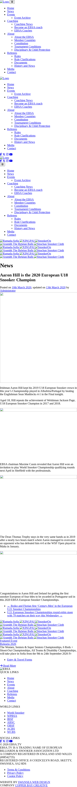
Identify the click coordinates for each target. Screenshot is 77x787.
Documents (20, 62)
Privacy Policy (15, 772)
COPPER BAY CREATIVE (31, 785)
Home (10, 8)
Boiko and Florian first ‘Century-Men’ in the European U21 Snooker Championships (40, 607)
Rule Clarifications (24, 59)
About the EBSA (24, 36)
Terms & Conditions (18, 769)
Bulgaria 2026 (8, 643)
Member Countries (24, 40)
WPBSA (12, 715)
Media (10, 68)
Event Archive (22, 17)
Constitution (21, 43)
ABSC (11, 722)
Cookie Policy (15, 776)
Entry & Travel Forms (19, 659)
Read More (9, 665)
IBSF (10, 719)
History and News (24, 65)
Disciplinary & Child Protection (32, 49)
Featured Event (8, 640)
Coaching (12, 20)
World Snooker (15, 712)
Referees (12, 52)
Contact (11, 72)
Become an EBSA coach (28, 27)
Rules (17, 56)
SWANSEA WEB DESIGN (34, 782)
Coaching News (23, 24)
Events (11, 14)
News (10, 11)
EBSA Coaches (23, 30)
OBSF (11, 725)
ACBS (11, 728)
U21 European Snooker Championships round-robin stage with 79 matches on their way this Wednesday (40, 614)
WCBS (11, 731)
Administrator (8, 290)
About (10, 33)
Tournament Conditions (27, 46)
